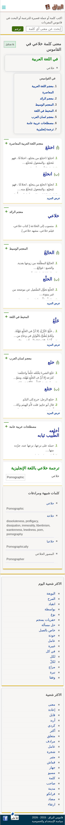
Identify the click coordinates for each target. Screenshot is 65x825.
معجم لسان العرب (42, 116)
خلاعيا (50, 541)
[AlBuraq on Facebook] (5, 819)
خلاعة (50, 515)
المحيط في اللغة (44, 110)
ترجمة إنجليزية (45, 129)
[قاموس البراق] (54, 7)
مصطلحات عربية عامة (40, 123)
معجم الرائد (47, 98)
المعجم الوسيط (44, 104)
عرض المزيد (53, 198)
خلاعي (50, 503)
